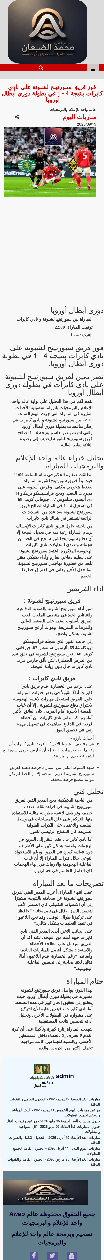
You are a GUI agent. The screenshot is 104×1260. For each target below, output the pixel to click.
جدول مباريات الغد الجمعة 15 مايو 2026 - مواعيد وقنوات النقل (53, 1120)
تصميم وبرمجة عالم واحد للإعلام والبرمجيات (52, 1238)
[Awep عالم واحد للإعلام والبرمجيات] (45, 1188)
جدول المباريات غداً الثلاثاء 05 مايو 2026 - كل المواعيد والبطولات (59, 1129)
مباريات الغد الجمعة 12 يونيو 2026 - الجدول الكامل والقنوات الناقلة (55, 1101)
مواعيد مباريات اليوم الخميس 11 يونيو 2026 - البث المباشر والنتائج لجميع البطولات (55, 1112)
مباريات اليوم (79, 116)
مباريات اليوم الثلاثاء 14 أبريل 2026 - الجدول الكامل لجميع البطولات (56, 1151)
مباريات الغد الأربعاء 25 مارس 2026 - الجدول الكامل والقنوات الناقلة (53, 1161)
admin (64, 1075)
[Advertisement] (52, 249)
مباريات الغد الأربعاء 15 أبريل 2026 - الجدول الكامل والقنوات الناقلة (54, 1140)
